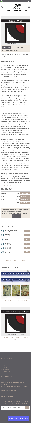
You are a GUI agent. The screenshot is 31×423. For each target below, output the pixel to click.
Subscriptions (5, 371)
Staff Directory (6, 369)
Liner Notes (6, 47)
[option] (15, 30)
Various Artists (6, 185)
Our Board (4, 367)
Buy (27, 231)
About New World (7, 363)
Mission (3, 365)
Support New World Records (18, 419)
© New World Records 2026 (15, 414)
